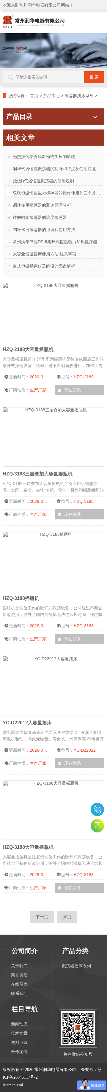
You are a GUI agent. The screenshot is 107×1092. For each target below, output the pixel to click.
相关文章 (20, 138)
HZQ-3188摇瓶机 (21, 598)
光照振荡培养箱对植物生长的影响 (44, 156)
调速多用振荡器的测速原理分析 (42, 205)
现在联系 (72, 390)
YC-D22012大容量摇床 (27, 722)
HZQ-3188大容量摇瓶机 (28, 847)
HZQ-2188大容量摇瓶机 (28, 349)
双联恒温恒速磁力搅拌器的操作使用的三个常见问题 (57, 193)
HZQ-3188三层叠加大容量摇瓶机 (38, 473)
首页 (34, 95)
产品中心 (51, 95)
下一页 (42, 916)
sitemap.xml (13, 1085)
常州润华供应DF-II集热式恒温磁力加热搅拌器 (55, 241)
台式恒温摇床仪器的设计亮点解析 (44, 266)
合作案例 (19, 1052)
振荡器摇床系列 (79, 95)
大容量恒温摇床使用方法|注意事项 (44, 254)
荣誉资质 (19, 975)
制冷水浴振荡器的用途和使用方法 (44, 229)
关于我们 (19, 966)
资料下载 (19, 1042)
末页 (67, 916)
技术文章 (19, 1033)
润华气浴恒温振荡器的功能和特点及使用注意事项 (57, 168)
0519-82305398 (97, 809)
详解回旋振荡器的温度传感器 (40, 217)
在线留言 (19, 984)
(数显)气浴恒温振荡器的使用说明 (43, 180)
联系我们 (19, 993)
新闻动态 (19, 1024)
